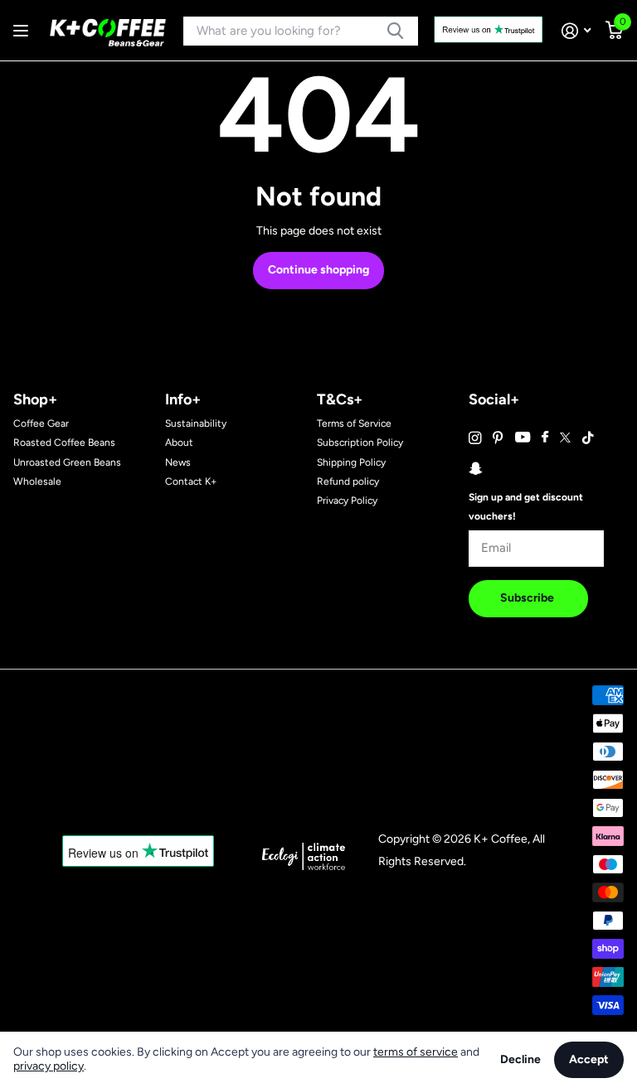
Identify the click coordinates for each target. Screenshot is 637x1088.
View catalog (22, 31)
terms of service (415, 1052)
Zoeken (395, 31)
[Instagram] (475, 438)
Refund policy (348, 481)
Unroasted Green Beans (67, 462)
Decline (520, 1059)
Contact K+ (190, 481)
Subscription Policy (360, 442)
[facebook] (545, 437)
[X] (565, 437)
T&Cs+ (339, 399)
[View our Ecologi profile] (303, 856)
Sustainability (195, 423)
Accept (589, 1059)
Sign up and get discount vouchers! (526, 506)
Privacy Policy (347, 500)
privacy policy (48, 1066)
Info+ (183, 399)
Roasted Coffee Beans (64, 442)
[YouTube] (522, 438)
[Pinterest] (498, 438)
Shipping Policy (351, 462)
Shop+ (35, 399)
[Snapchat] (475, 468)
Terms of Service (354, 423)
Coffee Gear (41, 423)
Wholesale (37, 481)
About (179, 442)
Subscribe (528, 598)
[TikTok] (588, 438)
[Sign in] (576, 31)
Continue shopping (318, 270)
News (178, 462)
